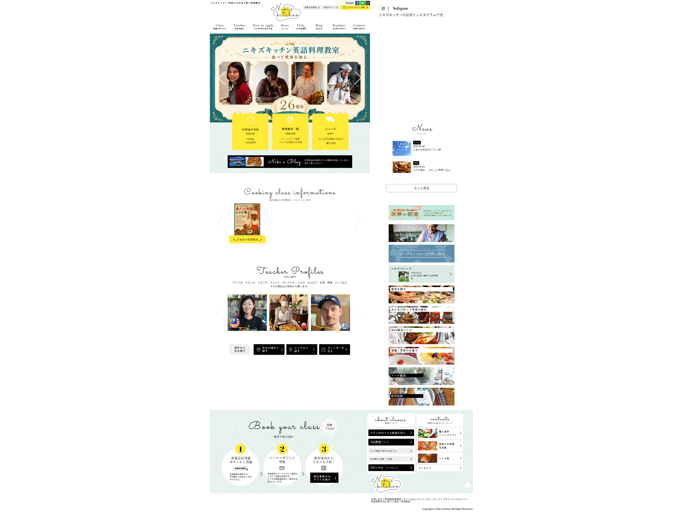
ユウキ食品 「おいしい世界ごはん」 (432, 170)
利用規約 (405, 501)
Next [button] (357, 312)
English (350, 2)
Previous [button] (220, 312)
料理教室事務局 (393, 499)
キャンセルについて (413, 499)
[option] (248, 224)
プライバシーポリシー (454, 499)
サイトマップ (433, 499)
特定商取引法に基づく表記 (385, 501)
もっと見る (421, 188)
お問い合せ (377, 499)
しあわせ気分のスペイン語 (427, 149)
